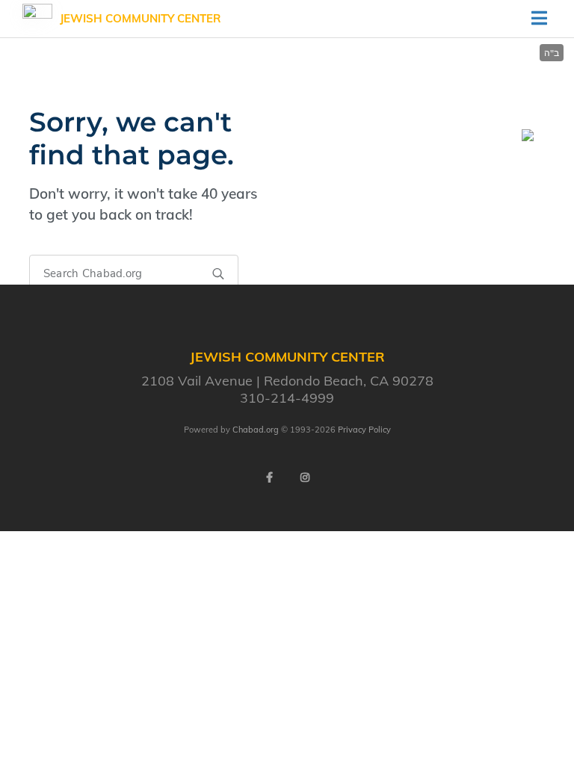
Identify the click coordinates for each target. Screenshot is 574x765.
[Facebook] (269, 477)
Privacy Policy (364, 429)
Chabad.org (255, 429)
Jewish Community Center (140, 18)
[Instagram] (305, 477)
